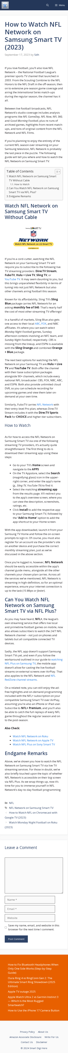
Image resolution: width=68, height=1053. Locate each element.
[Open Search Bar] (47, 5)
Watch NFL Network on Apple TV (33, 740)
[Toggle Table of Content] (56, 171)
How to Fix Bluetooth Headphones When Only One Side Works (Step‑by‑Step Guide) (33, 968)
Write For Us (52, 1037)
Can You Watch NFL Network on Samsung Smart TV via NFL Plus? (34, 190)
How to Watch (21, 184)
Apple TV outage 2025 (22, 991)
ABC (37, 323)
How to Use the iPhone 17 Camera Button (33, 1010)
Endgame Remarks (20, 196)
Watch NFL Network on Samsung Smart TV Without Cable (32, 178)
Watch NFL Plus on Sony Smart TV (34, 744)
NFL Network (45, 404)
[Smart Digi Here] (5, 5)
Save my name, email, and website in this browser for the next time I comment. (33, 927)
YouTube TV (12, 279)
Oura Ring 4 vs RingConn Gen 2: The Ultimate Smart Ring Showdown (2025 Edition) (31, 982)
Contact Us (27, 1042)
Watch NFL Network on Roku (30, 736)
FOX (43, 323)
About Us (43, 1031)
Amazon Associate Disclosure (25, 1037)
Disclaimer (41, 1042)
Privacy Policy (27, 1031)
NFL (11, 803)
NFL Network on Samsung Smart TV (31, 808)
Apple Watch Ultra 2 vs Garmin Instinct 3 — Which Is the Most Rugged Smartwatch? (33, 1001)
